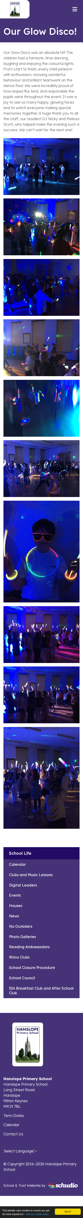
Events (15, 895)
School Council (22, 978)
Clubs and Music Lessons (31, 874)
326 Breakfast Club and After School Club (41, 990)
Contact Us (13, 1134)
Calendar (17, 864)
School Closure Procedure (32, 967)
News (14, 916)
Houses (15, 905)
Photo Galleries (22, 936)
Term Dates (13, 1115)
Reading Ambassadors (29, 947)
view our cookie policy (37, 1214)
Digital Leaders (23, 885)
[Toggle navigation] (74, 9)
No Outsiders (20, 926)
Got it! (68, 1211)
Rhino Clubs (19, 957)
